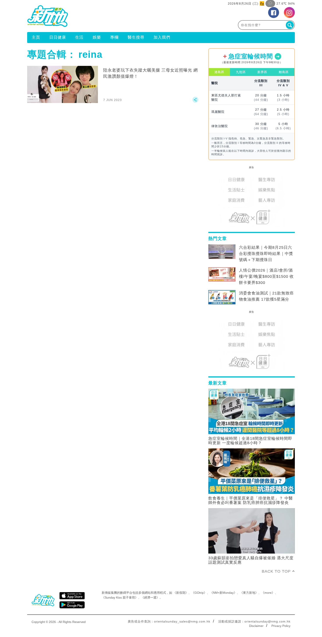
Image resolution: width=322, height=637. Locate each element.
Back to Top (276, 571)
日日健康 (57, 37)
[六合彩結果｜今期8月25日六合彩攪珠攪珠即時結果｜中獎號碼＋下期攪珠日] (221, 251)
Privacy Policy (280, 626)
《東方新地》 (249, 592)
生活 (79, 37)
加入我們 (162, 37)
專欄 (114, 37)
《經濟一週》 (150, 597)
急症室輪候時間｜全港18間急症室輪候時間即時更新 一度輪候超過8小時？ (250, 440)
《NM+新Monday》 (223, 592)
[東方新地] (94, 16)
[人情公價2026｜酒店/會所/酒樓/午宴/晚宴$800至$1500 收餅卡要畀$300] (221, 274)
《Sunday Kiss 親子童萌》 (120, 597)
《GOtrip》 (199, 592)
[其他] (195, 101)
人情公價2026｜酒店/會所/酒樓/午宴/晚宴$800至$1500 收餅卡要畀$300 (266, 276)
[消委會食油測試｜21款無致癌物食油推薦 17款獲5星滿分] (221, 297)
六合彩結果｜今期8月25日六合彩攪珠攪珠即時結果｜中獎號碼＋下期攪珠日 (266, 253)
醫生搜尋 (136, 37)
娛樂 (97, 37)
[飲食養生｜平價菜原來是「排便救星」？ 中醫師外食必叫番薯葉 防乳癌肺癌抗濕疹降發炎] (251, 471)
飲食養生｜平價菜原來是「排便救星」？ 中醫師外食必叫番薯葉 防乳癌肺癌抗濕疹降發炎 (250, 500)
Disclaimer (256, 626)
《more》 (268, 592)
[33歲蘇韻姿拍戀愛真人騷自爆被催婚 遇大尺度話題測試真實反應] (251, 530)
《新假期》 (180, 592)
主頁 (36, 37)
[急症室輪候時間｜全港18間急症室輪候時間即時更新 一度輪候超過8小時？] (251, 411)
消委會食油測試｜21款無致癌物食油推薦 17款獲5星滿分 (266, 296)
